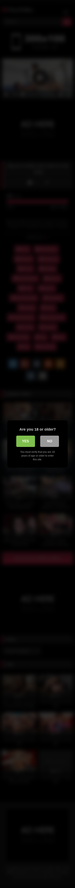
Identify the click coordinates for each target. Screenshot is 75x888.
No (49, 441)
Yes (25, 441)
